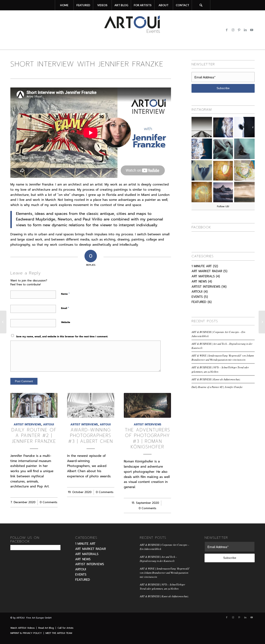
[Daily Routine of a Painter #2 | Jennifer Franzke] (34, 405)
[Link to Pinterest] (239, 30)
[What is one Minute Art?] (262, 322)
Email (65, 308)
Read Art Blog (46, 628)
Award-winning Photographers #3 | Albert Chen (90, 436)
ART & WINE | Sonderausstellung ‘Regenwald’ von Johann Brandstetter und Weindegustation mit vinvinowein (165, 572)
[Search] (201, 5)
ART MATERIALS (203, 276)
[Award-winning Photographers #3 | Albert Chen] (90, 405)
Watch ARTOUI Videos (22, 628)
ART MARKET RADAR (207, 271)
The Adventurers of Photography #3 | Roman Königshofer (147, 438)
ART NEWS (199, 281)
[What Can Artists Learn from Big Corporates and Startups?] (3, 322)
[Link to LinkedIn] (245, 30)
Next (165, 438)
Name (65, 294)
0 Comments (48, 502)
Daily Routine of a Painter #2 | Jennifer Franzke (34, 436)
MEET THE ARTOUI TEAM (59, 633)
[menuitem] (64, 5)
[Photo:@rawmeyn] (244, 192)
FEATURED (199, 302)
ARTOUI (48, 424)
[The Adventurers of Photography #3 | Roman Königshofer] (147, 405)
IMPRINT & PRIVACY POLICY (26, 633)
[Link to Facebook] (227, 30)
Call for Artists (65, 628)
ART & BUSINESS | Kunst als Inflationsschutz (216, 379)
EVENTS (197, 296)
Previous (16, 438)
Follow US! (223, 206)
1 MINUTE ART (202, 266)
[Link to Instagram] (233, 30)
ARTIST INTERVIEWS (27, 424)
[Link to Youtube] (251, 30)
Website (65, 322)
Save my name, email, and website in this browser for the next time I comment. (62, 336)
